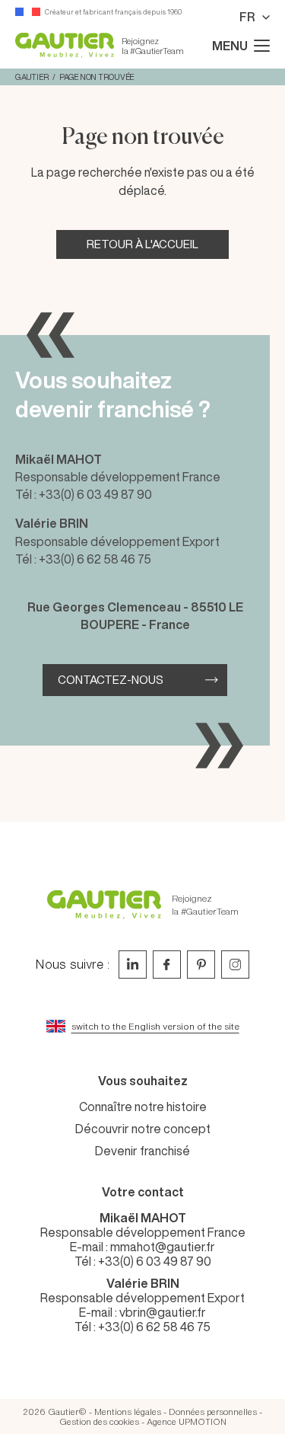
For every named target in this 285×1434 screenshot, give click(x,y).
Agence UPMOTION (186, 1421)
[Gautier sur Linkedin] (133, 964)
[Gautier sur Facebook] (167, 964)
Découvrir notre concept (143, 1129)
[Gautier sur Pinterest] (201, 964)
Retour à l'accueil (142, 244)
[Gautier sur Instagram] (235, 964)
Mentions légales (127, 1411)
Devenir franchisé (142, 1151)
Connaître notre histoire (143, 1106)
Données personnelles (213, 1411)
